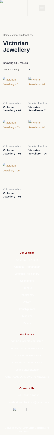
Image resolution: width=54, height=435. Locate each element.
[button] (42, 8)
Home (6, 35)
